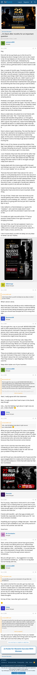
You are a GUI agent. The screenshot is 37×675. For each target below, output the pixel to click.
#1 (35, 48)
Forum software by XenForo (13, 665)
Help (27, 662)
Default (4, 660)
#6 (35, 499)
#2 (35, 290)
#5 (35, 418)
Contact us (4, 662)
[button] (2, 2)
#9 (35, 613)
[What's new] (31, 2)
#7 (35, 539)
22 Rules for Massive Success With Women (18, 650)
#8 (35, 572)
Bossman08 (10, 317)
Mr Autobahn (10, 533)
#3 (35, 323)
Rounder (9, 493)
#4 (35, 375)
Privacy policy (20, 662)
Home (30, 662)
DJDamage (9, 284)
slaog (8, 412)
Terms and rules (12, 662)
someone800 (5, 38)
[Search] (35, 2)
